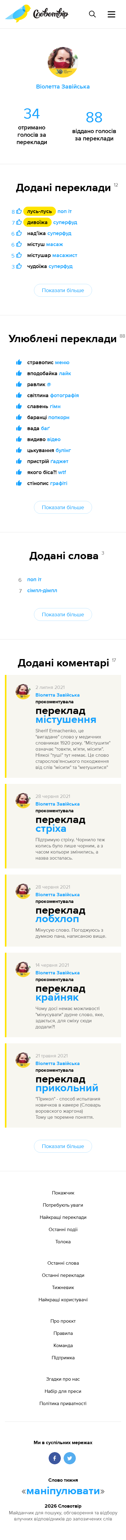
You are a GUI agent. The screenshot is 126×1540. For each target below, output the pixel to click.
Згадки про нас (63, 1379)
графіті (58, 483)
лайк (65, 373)
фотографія (64, 395)
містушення (65, 719)
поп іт (64, 211)
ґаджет (59, 461)
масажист (64, 255)
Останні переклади (63, 1275)
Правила (63, 1333)
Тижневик (63, 1287)
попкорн (58, 417)
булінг (63, 450)
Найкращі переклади (63, 1217)
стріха (51, 828)
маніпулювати (63, 1491)
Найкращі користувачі (63, 1299)
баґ (45, 428)
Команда (63, 1345)
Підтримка (63, 1357)
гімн (55, 406)
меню (62, 362)
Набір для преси (63, 1391)
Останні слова (63, 1263)
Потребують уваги (63, 1205)
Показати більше (63, 290)
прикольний (66, 1088)
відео (54, 439)
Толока (63, 1241)
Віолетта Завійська (57, 695)
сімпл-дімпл (42, 590)
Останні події (63, 1229)
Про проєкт (63, 1321)
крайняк (57, 997)
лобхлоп (57, 919)
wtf (62, 472)
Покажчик (63, 1192)
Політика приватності (63, 1403)
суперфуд (65, 222)
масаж (54, 244)
